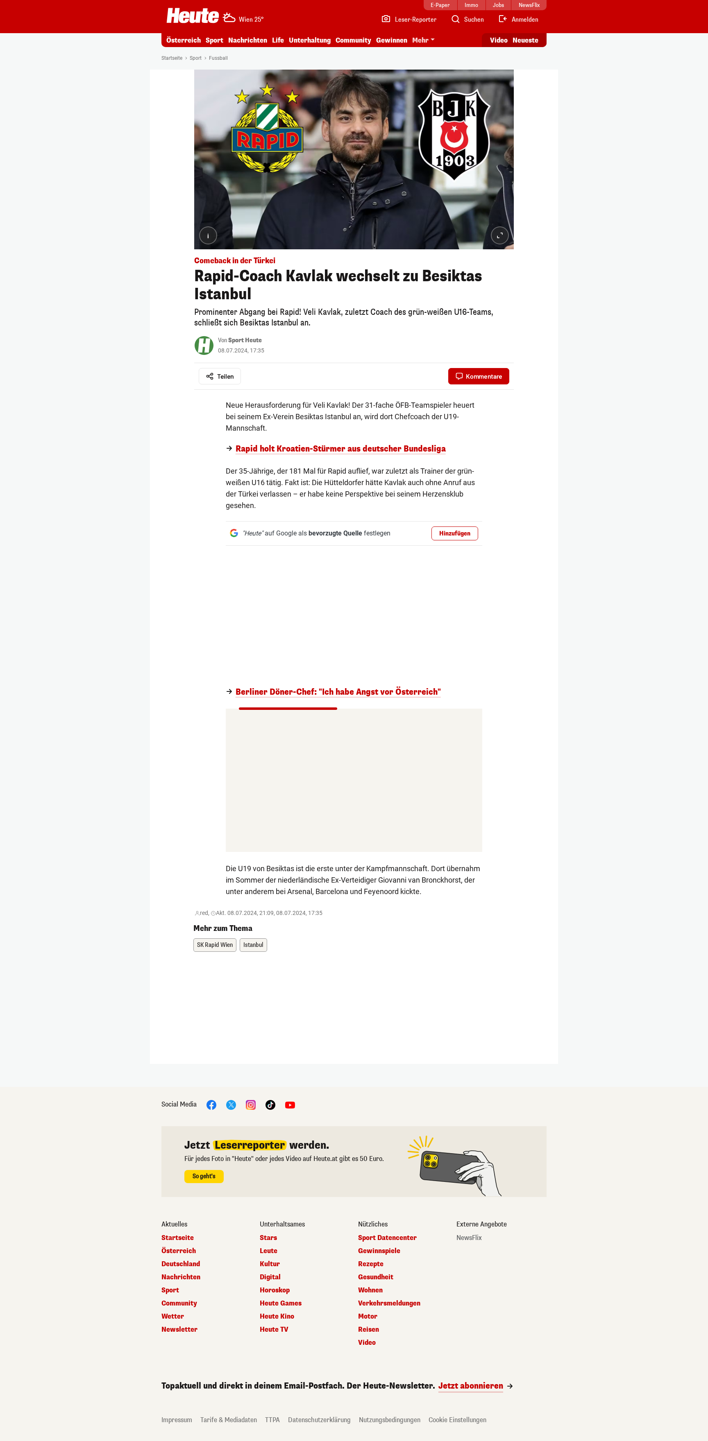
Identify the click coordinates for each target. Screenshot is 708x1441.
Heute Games (281, 1303)
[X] (231, 1104)
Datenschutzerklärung (319, 1420)
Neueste (525, 40)
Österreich (183, 40)
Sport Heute (245, 340)
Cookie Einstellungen (457, 1420)
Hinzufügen (454, 534)
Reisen (368, 1330)
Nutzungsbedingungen (389, 1420)
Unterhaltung (310, 40)
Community (353, 40)
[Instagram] (251, 1104)
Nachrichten (180, 1277)
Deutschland (180, 1264)
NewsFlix (469, 1238)
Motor (367, 1316)
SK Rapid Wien (215, 945)
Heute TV (274, 1330)
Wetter (172, 1316)
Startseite (171, 58)
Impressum (176, 1420)
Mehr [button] (420, 40)
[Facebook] (211, 1104)
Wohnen (370, 1290)
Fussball (218, 58)
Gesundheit (375, 1277)
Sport (214, 40)
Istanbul (253, 945)
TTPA (272, 1420)
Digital (270, 1277)
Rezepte (371, 1264)
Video (499, 40)
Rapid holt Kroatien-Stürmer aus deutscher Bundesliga (341, 449)
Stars (268, 1238)
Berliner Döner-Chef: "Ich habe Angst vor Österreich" (338, 692)
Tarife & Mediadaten (228, 1420)
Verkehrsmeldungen (389, 1303)
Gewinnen (391, 40)
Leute (268, 1251)
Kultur (270, 1264)
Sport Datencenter (387, 1238)
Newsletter (179, 1330)
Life (278, 40)
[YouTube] (290, 1104)
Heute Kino (277, 1316)
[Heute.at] (192, 15)
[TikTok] (270, 1104)
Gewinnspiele (379, 1251)
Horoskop (275, 1290)
